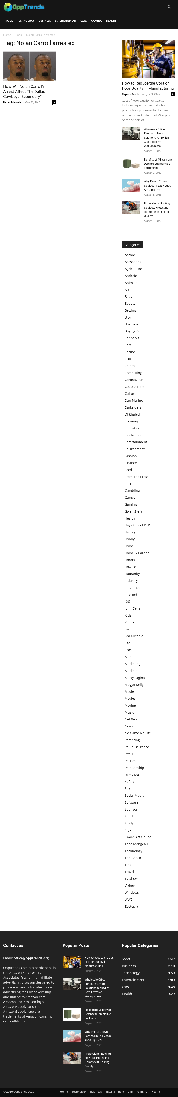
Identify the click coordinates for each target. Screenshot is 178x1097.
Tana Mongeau (136, 844)
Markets (131, 671)
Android (131, 275)
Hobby (130, 539)
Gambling (132, 490)
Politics (130, 761)
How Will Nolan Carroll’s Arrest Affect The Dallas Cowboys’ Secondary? (24, 91)
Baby (128, 296)
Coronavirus (134, 379)
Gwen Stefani (135, 511)
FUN (128, 483)
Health (111, 20)
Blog (128, 317)
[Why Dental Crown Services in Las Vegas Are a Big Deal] (131, 185)
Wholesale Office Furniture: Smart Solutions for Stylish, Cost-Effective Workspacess (156, 138)
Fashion (131, 456)
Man (128, 657)
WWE (129, 899)
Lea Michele (134, 636)
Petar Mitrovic (12, 102)
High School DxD (137, 525)
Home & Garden (137, 553)
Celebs (130, 366)
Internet (131, 594)
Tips (128, 865)
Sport (129, 816)
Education (132, 428)
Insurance (132, 587)
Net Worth (133, 719)
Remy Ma (132, 774)
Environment (135, 449)
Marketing (132, 664)
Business (45, 20)
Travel (129, 871)
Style (128, 830)
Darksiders (133, 407)
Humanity (132, 573)
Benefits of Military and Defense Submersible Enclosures (158, 164)
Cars (83, 20)
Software (131, 802)
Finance (131, 463)
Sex (127, 788)
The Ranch (133, 858)
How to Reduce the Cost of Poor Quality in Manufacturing (99, 962)
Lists (128, 650)
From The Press (137, 476)
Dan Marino (134, 400)
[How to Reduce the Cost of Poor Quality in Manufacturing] (148, 59)
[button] (169, 7)
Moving (130, 705)
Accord (130, 255)
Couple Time (134, 386)
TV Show (131, 878)
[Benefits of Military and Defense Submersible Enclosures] (131, 164)
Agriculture (133, 269)
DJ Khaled (132, 414)
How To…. (132, 567)
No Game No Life (138, 733)
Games (130, 497)
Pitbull (130, 754)
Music (129, 712)
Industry (131, 580)
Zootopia (131, 906)
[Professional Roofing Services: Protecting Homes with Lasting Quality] (131, 207)
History (130, 532)
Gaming (96, 20)
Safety (129, 781)
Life (127, 643)
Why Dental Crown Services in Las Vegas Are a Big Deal (157, 185)
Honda (130, 560)
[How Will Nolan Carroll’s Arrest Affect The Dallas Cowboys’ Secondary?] (29, 66)
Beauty (130, 303)
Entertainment (65, 20)
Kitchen (131, 622)
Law (128, 629)
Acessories (133, 262)
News (129, 726)
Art (127, 289)
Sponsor (131, 809)
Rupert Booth (130, 94)
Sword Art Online (138, 837)
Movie (129, 691)
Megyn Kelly (134, 684)
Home (9, 20)
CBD (128, 359)
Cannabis (132, 338)
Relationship (134, 768)
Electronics (133, 435)
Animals (131, 282)
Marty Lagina (135, 677)
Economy (132, 421)
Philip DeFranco (137, 747)
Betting (130, 310)
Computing (133, 373)
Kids (128, 615)
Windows (132, 892)
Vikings (130, 885)
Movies (130, 698)
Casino (130, 352)
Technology (26, 20)
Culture (130, 393)
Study (129, 823)
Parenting (132, 740)
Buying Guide (135, 331)
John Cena (132, 608)
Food (128, 470)
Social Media (134, 795)
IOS (127, 601)
